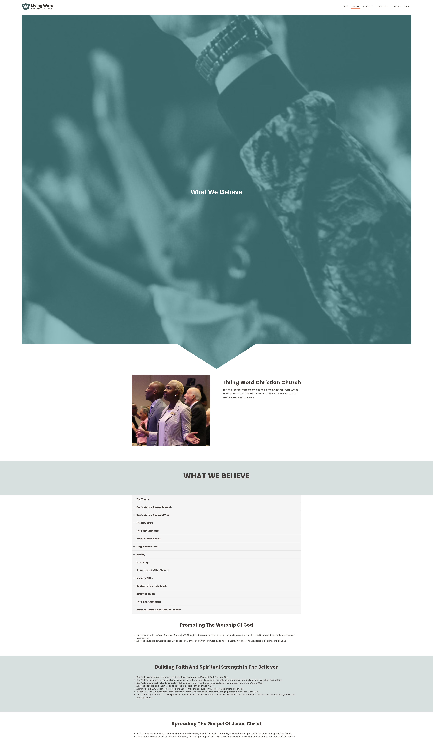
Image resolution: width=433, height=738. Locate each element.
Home (345, 7)
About (355, 7)
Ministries (382, 7)
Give (407, 7)
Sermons (396, 7)
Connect (368, 7)
